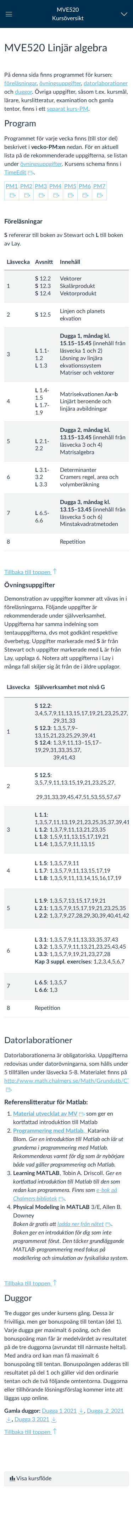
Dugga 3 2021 (32, 1419)
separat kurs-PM (67, 109)
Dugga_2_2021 (105, 1411)
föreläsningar (20, 83)
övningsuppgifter (60, 83)
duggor (23, 92)
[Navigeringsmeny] (125, 14)
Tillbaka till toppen (28, 572)
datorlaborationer (106, 83)
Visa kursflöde (33, 1478)
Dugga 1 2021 (59, 1411)
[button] (67, 14)
